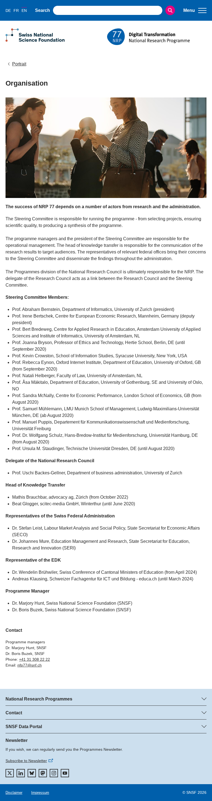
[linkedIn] (21, 773)
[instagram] (54, 773)
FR (16, 10)
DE (8, 10)
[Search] (170, 10)
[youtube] (65, 773)
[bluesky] (32, 773)
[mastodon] (43, 773)
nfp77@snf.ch (29, 665)
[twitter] (10, 773)
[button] (194, 10)
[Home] (156, 36)
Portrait (19, 64)
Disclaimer (14, 793)
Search (42, 10)
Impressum (40, 793)
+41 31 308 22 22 (34, 659)
